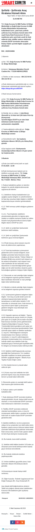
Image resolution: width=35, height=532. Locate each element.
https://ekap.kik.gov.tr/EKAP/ (11, 88)
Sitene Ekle (17, 516)
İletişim (18, 514)
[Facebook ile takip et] (12, 522)
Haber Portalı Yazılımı (11, 529)
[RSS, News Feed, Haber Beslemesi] (22, 522)
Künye (12, 514)
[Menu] (31, 3)
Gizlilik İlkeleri (27, 514)
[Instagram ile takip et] (17, 522)
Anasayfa (5, 514)
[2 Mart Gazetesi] (13, 3)
